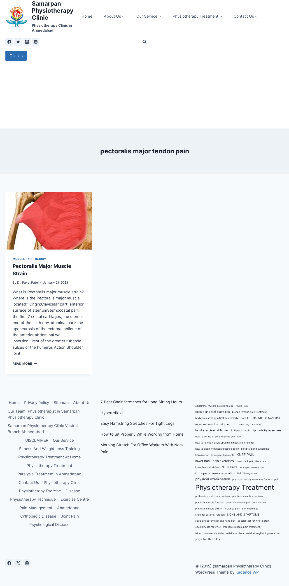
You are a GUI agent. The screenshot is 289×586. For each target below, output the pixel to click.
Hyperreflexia (112, 413)
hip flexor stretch (239, 430)
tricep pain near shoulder (209, 533)
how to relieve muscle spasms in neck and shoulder (224, 442)
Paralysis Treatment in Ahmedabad (49, 474)
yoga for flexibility (207, 539)
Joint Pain (70, 516)
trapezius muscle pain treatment (241, 526)
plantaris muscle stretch (209, 508)
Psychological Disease (49, 524)
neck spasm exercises (251, 467)
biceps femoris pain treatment (249, 412)
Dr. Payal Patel (28, 282)
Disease (73, 491)
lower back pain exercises (214, 461)
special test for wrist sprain (253, 520)
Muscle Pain (23, 259)
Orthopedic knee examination (215, 473)
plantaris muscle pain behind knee (246, 502)
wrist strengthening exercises (263, 533)
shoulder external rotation (210, 514)
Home (87, 16)
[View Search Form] (144, 42)
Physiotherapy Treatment (49, 465)
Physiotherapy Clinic (62, 482)
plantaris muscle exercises (247, 496)
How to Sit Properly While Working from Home (142, 434)
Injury (40, 259)
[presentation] (48, 221)
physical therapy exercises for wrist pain (255, 479)
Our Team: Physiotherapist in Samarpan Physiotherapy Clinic (44, 414)
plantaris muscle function (209, 502)
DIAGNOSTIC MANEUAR (266, 418)
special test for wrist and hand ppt (215, 520)
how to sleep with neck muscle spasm (217, 448)
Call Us (16, 55)
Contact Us (29, 482)
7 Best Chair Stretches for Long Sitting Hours (141, 402)
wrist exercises (235, 533)
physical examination (212, 479)
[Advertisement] (144, 94)
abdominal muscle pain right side (214, 405)
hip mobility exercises (266, 430)
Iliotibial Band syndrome (255, 448)
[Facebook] (9, 42)
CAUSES (245, 418)
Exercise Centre (75, 499)
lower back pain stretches (251, 461)
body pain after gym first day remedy (216, 418)
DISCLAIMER (36, 440)
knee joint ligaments (222, 455)
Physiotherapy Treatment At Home (49, 457)
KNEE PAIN (245, 455)
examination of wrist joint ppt (215, 424)
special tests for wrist (208, 526)
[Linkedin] (36, 42)
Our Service (63, 440)
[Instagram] (27, 42)
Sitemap (61, 402)
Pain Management (35, 508)
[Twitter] (18, 42)
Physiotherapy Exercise (40, 491)
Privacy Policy (36, 402)
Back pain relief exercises (212, 411)
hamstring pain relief (249, 424)
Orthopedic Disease (38, 516)
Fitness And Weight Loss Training (49, 448)
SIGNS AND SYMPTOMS (243, 514)
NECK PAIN (229, 467)
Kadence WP (247, 572)
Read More (25, 363)
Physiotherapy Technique (33, 499)
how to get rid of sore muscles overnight (218, 436)
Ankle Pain (242, 405)
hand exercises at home (211, 430)
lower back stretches (207, 467)
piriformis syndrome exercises (212, 496)
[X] (18, 563)
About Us (81, 402)
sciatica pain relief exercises (241, 508)
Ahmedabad (68, 508)
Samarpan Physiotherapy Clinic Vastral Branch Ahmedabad (43, 428)
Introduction (202, 455)
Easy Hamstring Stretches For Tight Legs (137, 423)
